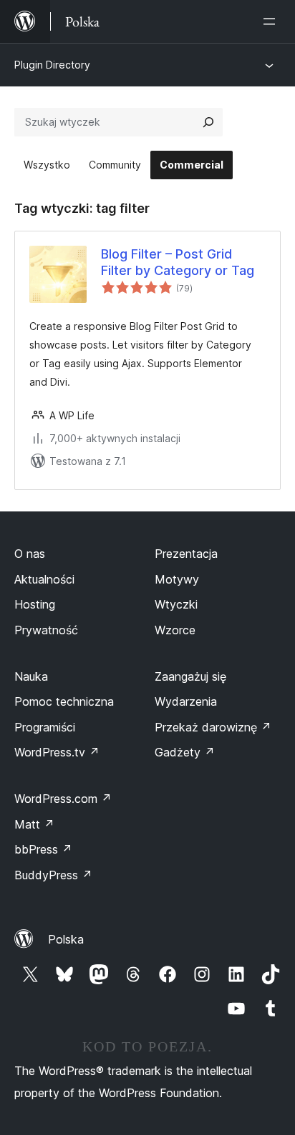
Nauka (31, 676)
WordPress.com (63, 798)
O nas (29, 553)
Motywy (177, 579)
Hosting (34, 604)
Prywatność (46, 630)
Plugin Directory (52, 65)
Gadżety (185, 752)
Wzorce (175, 630)
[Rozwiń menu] (272, 21)
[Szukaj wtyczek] (208, 122)
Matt (34, 824)
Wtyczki (176, 604)
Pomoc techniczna (64, 701)
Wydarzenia (186, 701)
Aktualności (44, 579)
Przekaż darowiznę (213, 727)
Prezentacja (186, 553)
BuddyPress (53, 875)
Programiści (44, 727)
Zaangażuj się (190, 676)
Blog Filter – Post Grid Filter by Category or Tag (177, 262)
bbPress (43, 849)
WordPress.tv (57, 752)
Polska (66, 939)
